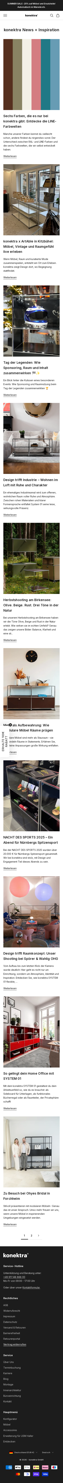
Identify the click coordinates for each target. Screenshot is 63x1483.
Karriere (7, 1373)
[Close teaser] (10, 725)
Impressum (9, 1316)
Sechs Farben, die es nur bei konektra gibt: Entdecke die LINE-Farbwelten (29, 121)
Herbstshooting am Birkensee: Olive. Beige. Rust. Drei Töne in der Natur (31, 605)
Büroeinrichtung (12, 1395)
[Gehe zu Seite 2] (38, 1235)
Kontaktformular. (31, 1287)
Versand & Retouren (14, 1327)
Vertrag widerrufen (14, 1344)
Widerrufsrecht (11, 1310)
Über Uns (8, 1362)
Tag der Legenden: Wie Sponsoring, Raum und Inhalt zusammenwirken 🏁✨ (25, 367)
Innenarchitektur (12, 1390)
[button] (4, 741)
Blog (5, 1378)
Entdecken (9, 1441)
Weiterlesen (10, 156)
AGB (5, 1305)
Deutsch (48, 1452)
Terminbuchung (12, 1367)
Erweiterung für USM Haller (18, 1435)
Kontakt (7, 1401)
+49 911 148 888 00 (14, 1277)
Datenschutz (10, 1322)
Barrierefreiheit (11, 1333)
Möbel (6, 1424)
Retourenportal (11, 1338)
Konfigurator (10, 1418)
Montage (8, 1384)
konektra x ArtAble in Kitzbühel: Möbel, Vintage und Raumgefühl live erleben (28, 246)
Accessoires (10, 1430)
